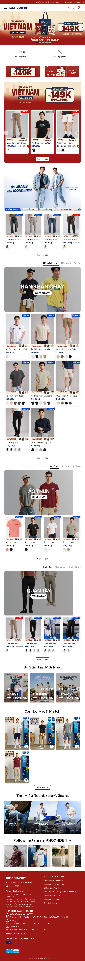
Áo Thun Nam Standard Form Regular (41, 396)
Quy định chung (50, 903)
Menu (5, 7)
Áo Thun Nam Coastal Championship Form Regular (50, 542)
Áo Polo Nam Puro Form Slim (42, 349)
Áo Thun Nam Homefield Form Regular (17, 349)
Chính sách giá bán (51, 899)
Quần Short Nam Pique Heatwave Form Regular (67, 396)
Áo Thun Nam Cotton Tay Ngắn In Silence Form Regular (41, 143)
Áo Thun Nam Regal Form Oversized (15, 396)
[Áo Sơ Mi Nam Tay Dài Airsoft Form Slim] (42, 422)
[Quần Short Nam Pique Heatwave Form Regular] (67, 376)
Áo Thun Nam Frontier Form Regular (12, 542)
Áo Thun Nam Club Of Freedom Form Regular (70, 542)
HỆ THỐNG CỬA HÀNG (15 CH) (19, 911)
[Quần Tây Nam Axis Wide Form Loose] (71, 628)
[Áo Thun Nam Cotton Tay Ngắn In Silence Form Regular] (42, 125)
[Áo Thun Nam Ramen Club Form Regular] (33, 527)
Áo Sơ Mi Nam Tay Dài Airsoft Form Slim (41, 443)
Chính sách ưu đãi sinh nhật (54, 884)
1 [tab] (37, 42)
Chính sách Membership (53, 881)
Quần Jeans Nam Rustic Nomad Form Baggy (13, 239)
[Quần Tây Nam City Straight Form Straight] (52, 628)
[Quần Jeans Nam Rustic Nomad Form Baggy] (14, 224)
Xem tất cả (42, 159)
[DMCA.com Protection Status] (12, 951)
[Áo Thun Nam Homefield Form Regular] (17, 329)
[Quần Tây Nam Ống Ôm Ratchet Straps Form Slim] (17, 125)
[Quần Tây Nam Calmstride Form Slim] (17, 422)
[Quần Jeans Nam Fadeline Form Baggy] (33, 224)
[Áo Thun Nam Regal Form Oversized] (17, 376)
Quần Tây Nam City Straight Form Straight (52, 643)
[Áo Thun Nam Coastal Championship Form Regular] (52, 527)
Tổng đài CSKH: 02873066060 (20, 882)
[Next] (83, 28)
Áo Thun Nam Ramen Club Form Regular (33, 542)
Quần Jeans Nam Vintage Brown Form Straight (70, 239)
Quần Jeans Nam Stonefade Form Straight (51, 239)
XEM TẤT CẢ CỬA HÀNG (16, 934)
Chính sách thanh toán (53, 896)
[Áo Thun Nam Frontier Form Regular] (14, 527)
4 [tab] (46, 42)
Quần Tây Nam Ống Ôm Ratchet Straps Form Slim (15, 143)
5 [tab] (49, 42)
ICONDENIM (51, 958)
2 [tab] (40, 42)
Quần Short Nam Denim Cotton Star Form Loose (65, 143)
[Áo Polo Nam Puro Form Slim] (42, 329)
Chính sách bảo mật (52, 888)
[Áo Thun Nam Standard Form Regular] (42, 376)
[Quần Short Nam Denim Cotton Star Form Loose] (67, 125)
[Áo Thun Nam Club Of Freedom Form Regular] (71, 527)
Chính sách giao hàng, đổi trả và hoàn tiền (60, 892)
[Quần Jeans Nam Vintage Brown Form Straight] (71, 224)
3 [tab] (43, 42)
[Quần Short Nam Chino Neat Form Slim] (67, 329)
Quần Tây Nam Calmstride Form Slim (15, 443)
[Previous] (2, 28)
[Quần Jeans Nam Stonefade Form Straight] (52, 224)
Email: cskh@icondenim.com (20, 886)
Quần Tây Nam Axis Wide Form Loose (70, 643)
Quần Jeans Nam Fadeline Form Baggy (32, 239)
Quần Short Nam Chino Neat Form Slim (66, 349)
